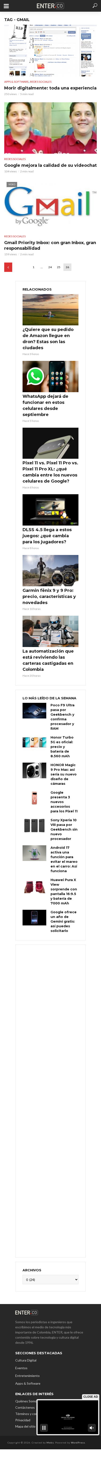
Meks (50, 1442)
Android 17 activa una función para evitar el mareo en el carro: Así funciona (64, 859)
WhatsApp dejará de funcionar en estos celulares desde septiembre (45, 405)
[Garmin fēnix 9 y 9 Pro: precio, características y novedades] (50, 570)
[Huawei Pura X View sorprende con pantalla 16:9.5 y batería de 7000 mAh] (34, 885)
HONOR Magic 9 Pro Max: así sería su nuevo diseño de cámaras (63, 774)
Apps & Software (16, 81)
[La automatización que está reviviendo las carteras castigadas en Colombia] (50, 631)
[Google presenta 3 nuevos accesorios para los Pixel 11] (34, 798)
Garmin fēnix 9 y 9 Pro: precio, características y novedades (49, 596)
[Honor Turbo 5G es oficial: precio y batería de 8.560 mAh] (34, 743)
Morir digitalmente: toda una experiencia (50, 88)
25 (58, 267)
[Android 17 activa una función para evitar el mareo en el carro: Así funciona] (34, 853)
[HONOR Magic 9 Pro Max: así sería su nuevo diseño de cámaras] (34, 770)
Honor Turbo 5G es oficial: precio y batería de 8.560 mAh (62, 746)
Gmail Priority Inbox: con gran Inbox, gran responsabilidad (50, 245)
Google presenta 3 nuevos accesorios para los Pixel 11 (64, 801)
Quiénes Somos (27, 1401)
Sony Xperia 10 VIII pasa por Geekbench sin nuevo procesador (64, 829)
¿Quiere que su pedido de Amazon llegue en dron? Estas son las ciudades (48, 338)
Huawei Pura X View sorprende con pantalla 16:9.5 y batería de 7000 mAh (63, 891)
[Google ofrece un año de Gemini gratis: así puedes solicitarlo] (34, 917)
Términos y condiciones (32, 1414)
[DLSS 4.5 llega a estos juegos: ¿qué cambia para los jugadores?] (50, 510)
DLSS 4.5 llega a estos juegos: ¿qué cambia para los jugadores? (47, 535)
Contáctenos (25, 1407)
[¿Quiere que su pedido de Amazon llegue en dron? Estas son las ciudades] (50, 309)
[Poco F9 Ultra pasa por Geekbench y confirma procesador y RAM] (34, 710)
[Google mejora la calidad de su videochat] (50, 128)
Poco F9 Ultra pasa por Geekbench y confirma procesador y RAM (62, 717)
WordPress (78, 1442)
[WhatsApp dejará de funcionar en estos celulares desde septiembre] (50, 376)
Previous (8, 267)
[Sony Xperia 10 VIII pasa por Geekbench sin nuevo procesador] (34, 825)
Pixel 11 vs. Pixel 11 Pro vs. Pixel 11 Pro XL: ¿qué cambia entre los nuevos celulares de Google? (50, 472)
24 (50, 267)
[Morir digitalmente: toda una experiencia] (50, 50)
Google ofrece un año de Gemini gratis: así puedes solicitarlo (63, 921)
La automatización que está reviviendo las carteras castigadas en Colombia (48, 660)
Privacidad (22, 1420)
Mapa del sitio (25, 1426)
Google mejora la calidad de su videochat (50, 165)
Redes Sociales (40, 81)
